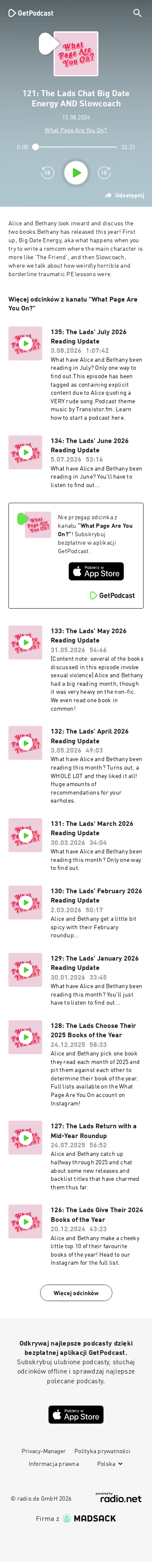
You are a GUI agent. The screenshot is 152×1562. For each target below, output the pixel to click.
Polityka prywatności (102, 1451)
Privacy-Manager (44, 1451)
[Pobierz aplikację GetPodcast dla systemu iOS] (96, 571)
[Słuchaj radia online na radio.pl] (118, 1497)
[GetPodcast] (30, 12)
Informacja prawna (54, 1464)
